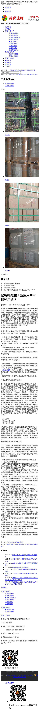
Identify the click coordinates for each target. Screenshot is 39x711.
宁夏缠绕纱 (13, 46)
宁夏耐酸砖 (13, 44)
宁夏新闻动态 (9, 52)
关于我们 (8, 29)
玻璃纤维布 (6, 370)
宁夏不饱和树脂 (14, 37)
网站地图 (8, 11)
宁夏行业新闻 (13, 54)
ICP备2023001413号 (11, 675)
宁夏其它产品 (13, 50)
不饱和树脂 (31, 70)
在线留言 (8, 7)
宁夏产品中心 (9, 31)
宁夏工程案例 (9, 58)
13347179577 (9, 683)
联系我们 (8, 66)
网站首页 (8, 27)
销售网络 (8, 62)
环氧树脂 (13, 70)
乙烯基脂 (19, 70)
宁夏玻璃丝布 (13, 39)
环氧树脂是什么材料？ (20, 567)
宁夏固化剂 (13, 41)
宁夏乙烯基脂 (13, 35)
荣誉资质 (8, 60)
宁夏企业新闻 (13, 56)
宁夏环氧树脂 (13, 33)
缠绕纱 (24, 70)
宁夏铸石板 (13, 48)
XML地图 (29, 675)
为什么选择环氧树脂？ (15, 542)
